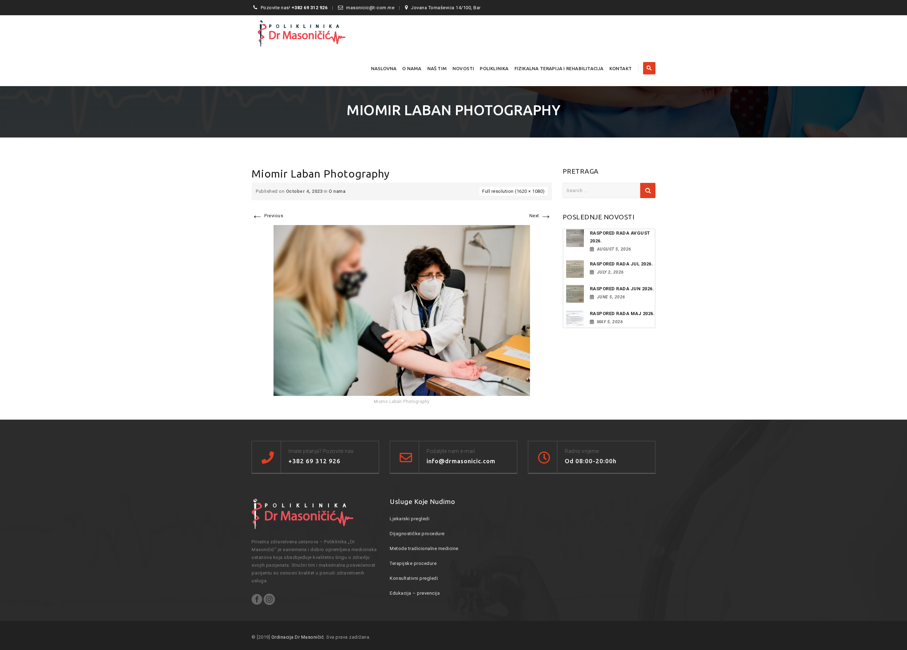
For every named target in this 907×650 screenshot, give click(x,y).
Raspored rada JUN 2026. (622, 288)
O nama (411, 68)
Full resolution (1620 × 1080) (513, 191)
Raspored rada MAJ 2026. (622, 313)
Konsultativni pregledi (414, 578)
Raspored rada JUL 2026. (621, 264)
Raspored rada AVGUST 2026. (620, 236)
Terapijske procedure (413, 563)
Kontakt (620, 68)
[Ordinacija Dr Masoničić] (314, 33)
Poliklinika (494, 68)
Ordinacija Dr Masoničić (297, 637)
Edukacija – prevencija (415, 593)
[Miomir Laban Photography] (402, 310)
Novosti (463, 68)
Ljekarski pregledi (409, 518)
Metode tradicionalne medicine (424, 548)
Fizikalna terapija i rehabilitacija (559, 68)
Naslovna (384, 68)
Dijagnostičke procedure (417, 533)
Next (540, 215)
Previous (267, 215)
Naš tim (437, 68)
